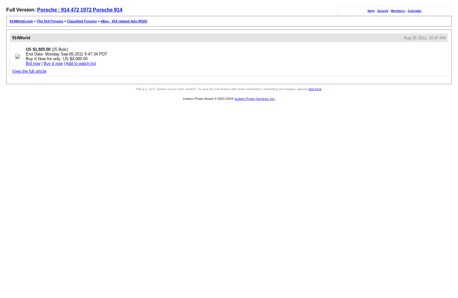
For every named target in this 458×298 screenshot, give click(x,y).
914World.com (21, 21)
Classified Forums (82, 21)
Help (371, 10)
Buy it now (53, 63)
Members (398, 10)
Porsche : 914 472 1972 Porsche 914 (79, 9)
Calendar (415, 10)
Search (382, 10)
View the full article (29, 71)
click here (315, 89)
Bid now (33, 63)
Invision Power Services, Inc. (254, 98)
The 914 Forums (50, 21)
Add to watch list (81, 63)
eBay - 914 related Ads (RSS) (124, 21)
